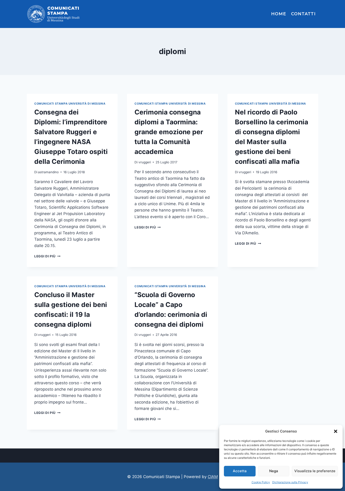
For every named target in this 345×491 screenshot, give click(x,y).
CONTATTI (303, 13)
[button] (335, 431)
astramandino (48, 172)
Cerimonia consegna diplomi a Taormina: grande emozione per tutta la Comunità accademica (168, 132)
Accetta (240, 471)
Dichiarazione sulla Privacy (290, 482)
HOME (278, 13)
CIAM (213, 476)
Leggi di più (47, 256)
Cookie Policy (261, 482)
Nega (273, 471)
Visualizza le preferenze (314, 471)
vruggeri (144, 162)
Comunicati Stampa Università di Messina (69, 103)
